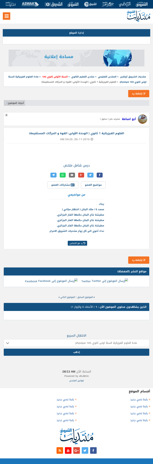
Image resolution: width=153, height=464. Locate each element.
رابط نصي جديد (139, 399)
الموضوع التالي (67, 297)
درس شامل (82, 165)
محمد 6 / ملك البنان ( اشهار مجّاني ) (83, 209)
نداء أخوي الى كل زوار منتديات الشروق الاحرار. (76, 231)
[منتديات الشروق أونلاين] (138, 20)
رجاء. (101, 204)
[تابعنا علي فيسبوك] (93, 450)
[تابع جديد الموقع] (60, 450)
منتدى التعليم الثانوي (82, 77)
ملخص (67, 165)
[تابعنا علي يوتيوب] (68, 450)
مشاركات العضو (61, 185)
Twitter (86, 281)
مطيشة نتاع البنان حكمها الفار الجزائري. (80, 214)
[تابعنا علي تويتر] (85, 450)
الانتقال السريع (76, 335)
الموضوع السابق (85, 297)
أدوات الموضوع (16, 103)
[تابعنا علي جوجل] (76, 450)
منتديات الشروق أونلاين (133, 77)
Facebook (31, 281)
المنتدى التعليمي (107, 77)
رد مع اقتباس (76, 243)
